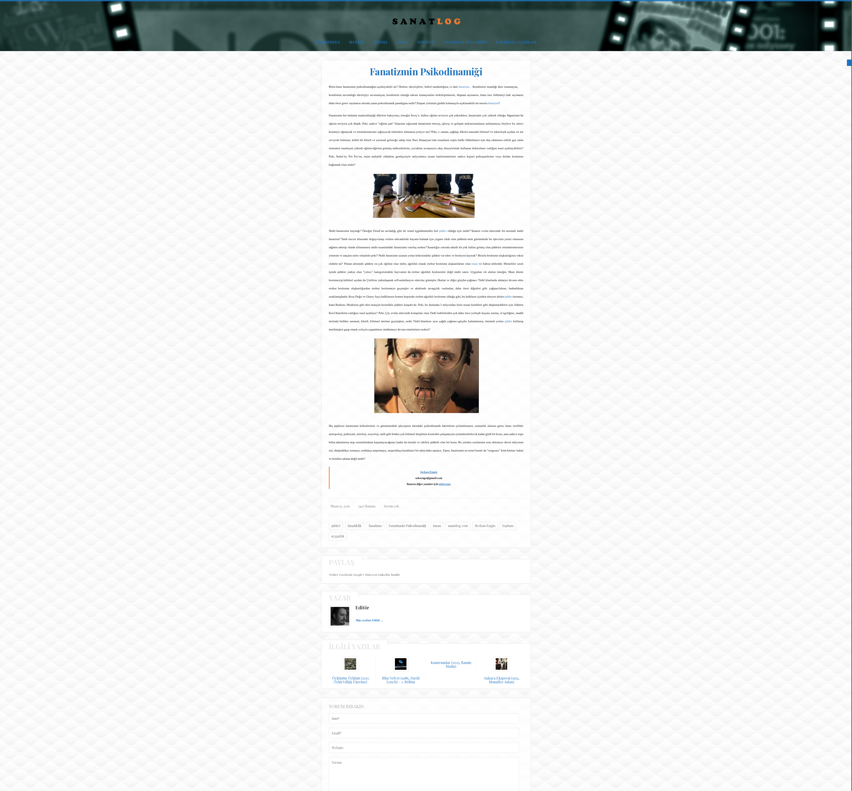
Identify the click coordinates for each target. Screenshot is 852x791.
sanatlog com (458, 525)
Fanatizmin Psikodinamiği (407, 525)
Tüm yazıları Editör (369, 620)
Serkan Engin (428, 472)
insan (474, 263)
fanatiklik (355, 525)
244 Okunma (366, 506)
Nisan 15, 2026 (340, 506)
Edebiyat (426, 42)
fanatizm (464, 86)
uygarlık (337, 536)
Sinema (380, 42)
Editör (362, 607)
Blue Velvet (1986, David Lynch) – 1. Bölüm (401, 680)
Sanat (402, 42)
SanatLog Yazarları (516, 42)
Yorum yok (391, 506)
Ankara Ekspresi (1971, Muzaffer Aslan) (501, 680)
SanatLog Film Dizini (465, 42)
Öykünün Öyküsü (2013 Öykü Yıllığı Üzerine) (350, 680)
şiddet (442, 231)
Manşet (356, 42)
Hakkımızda (328, 42)
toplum (507, 525)
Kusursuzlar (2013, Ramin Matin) (451, 664)
